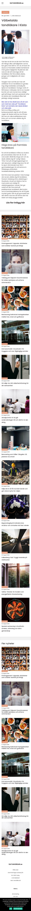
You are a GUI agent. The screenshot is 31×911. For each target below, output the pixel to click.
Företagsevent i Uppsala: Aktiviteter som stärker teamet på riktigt (14, 244)
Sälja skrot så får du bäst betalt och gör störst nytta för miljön (15, 490)
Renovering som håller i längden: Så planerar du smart (14, 455)
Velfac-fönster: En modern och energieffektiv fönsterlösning (13, 593)
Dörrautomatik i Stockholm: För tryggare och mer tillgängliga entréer (15, 350)
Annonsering (15, 894)
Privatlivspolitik (18, 908)
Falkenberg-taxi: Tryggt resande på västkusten (14, 558)
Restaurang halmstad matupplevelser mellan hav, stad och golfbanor (15, 315)
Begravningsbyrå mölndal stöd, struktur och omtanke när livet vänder (15, 524)
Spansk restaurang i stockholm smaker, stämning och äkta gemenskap (13, 628)
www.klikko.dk (17, 880)
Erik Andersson (16, 15)
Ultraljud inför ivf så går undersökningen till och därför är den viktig (15, 420)
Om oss (15, 896)
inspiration (5, 12)
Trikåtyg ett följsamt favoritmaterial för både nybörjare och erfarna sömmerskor (15, 280)
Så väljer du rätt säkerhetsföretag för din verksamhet (15, 384)
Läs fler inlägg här (15, 202)
